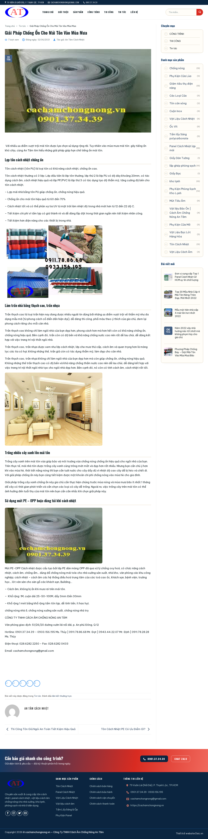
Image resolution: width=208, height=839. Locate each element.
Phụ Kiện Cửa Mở (179, 224)
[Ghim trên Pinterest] (29, 683)
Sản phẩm (78, 12)
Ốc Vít (173, 126)
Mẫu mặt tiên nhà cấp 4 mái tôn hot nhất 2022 (186, 313)
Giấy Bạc (175, 173)
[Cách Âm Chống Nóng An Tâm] (21, 12)
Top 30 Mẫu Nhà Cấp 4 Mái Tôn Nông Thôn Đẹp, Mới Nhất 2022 (187, 295)
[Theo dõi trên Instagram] (13, 813)
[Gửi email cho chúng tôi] (25, 813)
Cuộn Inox (175, 111)
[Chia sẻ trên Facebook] (8, 683)
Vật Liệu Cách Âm (180, 252)
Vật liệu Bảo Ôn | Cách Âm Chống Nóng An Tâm (180, 212)
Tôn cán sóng (178, 103)
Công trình (93, 12)
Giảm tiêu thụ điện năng (181, 85)
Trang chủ (48, 12)
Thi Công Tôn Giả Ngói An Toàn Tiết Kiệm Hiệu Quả (42, 729)
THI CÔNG (175, 41)
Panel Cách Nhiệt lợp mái (182, 148)
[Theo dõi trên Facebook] (8, 813)
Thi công (108, 12)
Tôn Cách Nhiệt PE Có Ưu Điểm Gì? (123, 729)
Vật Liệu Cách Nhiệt (182, 118)
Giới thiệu (63, 12)
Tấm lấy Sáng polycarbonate (178, 136)
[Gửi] (199, 12)
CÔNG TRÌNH (176, 33)
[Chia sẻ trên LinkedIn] (37, 683)
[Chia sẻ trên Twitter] (15, 683)
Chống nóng (177, 68)
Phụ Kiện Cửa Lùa (180, 76)
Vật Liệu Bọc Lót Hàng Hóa (180, 234)
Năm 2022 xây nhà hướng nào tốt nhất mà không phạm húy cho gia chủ (187, 333)
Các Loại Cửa (178, 95)
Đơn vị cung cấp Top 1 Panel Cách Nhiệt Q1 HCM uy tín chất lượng (187, 276)
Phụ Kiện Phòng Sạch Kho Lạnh (182, 191)
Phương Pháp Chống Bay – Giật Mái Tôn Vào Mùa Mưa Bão (186, 352)
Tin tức (122, 12)
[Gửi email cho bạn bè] (23, 683)
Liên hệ (134, 12)
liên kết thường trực (62, 696)
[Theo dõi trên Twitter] (19, 813)
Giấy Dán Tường (179, 158)
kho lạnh (174, 181)
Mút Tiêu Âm (177, 200)
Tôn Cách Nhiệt (179, 244)
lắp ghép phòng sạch (182, 165)
